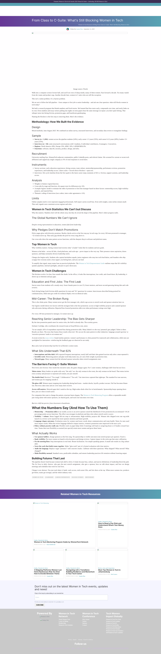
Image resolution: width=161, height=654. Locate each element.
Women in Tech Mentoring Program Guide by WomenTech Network (61, 542)
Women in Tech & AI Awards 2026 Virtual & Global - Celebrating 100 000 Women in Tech (83, 1)
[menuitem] (64, 619)
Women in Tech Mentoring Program (96, 395)
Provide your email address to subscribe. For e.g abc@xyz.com (49, 602)
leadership (49, 477)
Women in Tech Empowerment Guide (92, 263)
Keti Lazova (114, 574)
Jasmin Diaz (114, 529)
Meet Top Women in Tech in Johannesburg (109, 571)
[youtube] (90, 647)
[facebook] (69, 647)
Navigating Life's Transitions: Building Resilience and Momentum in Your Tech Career (80, 572)
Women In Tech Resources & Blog (87, 24)
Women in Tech (38, 477)
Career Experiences (62, 477)
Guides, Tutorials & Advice (41, 540)
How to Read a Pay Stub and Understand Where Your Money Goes (111, 525)
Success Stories (77, 477)
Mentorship (89, 477)
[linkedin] (75, 647)
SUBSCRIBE (39, 605)
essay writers (49, 338)
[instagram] (80, 647)
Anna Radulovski (51, 544)
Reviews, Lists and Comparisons (106, 568)
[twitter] (85, 647)
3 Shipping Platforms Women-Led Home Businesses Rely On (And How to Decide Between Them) (48, 572)
